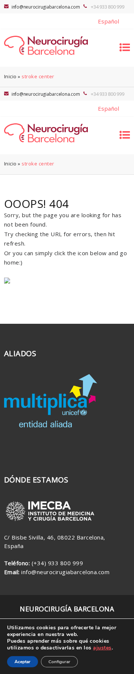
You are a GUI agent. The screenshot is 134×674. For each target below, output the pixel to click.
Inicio (10, 76)
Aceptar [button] (23, 662)
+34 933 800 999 (107, 6)
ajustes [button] (102, 647)
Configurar (59, 662)
